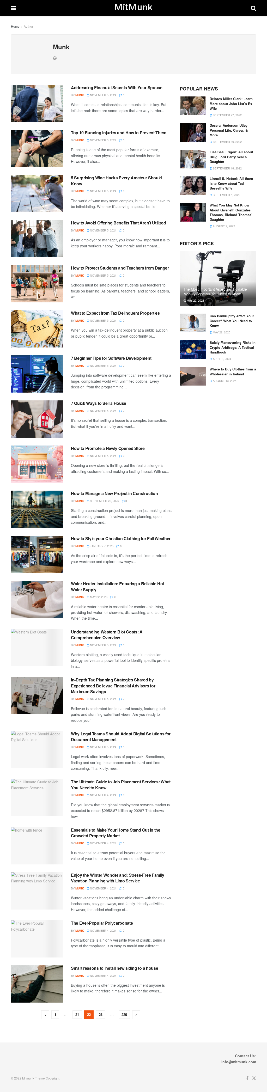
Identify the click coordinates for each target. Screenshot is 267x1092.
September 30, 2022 (227, 141)
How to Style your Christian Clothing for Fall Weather (121, 538)
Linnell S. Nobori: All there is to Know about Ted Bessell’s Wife (231, 183)
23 (100, 1014)
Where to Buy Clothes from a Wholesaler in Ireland (233, 371)
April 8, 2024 (221, 359)
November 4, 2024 (102, 795)
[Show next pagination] (136, 1014)
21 (77, 1014)
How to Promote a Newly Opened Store (108, 448)
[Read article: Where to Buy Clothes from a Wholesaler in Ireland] (193, 376)
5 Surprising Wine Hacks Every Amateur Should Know (116, 180)
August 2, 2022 (223, 226)
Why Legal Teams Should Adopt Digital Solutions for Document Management (121, 736)
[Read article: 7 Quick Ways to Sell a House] (37, 419)
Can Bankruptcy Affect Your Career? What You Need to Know (232, 320)
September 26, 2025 (104, 501)
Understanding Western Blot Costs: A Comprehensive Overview (107, 634)
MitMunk (133, 7)
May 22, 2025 (221, 332)
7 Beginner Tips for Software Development (111, 358)
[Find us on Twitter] (254, 1078)
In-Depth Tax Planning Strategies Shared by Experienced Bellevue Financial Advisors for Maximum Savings (113, 685)
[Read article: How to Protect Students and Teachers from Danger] (37, 283)
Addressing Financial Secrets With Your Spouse (116, 87)
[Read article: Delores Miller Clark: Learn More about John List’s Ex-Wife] (193, 105)
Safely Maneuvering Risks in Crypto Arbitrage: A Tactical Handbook (233, 347)
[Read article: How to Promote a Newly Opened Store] (37, 464)
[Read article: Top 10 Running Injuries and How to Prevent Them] (37, 148)
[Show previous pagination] (45, 1014)
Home (15, 26)
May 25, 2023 (195, 300)
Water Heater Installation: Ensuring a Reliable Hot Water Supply (117, 586)
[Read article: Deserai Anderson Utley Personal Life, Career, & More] (193, 132)
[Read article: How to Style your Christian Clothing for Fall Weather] (37, 554)
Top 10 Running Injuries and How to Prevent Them (118, 133)
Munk (79, 95)
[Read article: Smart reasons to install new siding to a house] (37, 984)
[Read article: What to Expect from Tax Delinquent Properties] (37, 328)
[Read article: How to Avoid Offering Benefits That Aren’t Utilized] (37, 238)
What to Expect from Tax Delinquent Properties (115, 313)
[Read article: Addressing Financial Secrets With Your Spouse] (37, 103)
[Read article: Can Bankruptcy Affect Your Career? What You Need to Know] (193, 323)
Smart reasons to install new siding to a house (114, 968)
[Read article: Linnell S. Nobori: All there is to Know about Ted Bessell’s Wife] (193, 185)
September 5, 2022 (226, 195)
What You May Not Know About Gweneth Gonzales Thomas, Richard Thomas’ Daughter (231, 212)
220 (124, 1014)
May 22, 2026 (98, 597)
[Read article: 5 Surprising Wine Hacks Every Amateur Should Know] (37, 193)
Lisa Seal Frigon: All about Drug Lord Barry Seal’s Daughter (231, 156)
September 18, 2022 (227, 168)
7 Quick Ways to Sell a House (98, 403)
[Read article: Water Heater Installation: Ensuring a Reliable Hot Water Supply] (37, 599)
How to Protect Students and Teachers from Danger (120, 268)
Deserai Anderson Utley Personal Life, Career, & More (229, 130)
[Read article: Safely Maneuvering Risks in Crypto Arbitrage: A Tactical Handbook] (193, 349)
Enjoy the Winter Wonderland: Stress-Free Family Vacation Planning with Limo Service (117, 878)
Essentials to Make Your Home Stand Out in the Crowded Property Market (115, 833)
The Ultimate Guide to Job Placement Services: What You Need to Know (121, 784)
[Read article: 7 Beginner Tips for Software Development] (37, 374)
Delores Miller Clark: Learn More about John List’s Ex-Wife (231, 103)
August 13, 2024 (224, 381)
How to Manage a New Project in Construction (114, 493)
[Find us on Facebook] (247, 1078)
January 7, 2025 (101, 546)
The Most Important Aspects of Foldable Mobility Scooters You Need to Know (215, 291)
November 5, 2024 (102, 95)
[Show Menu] (13, 8)
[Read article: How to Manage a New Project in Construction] (37, 509)
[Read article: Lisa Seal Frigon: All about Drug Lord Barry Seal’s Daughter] (193, 159)
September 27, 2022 (227, 115)
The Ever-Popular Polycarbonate (102, 923)
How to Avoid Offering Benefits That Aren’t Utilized (118, 223)
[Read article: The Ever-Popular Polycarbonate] (37, 938)
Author (28, 26)
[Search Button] (253, 8)
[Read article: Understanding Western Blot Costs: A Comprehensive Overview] (37, 647)
